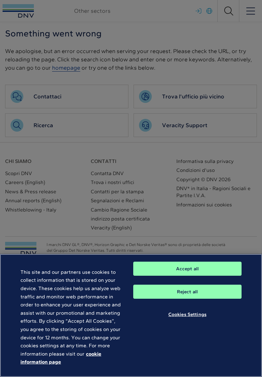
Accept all (187, 269)
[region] (131, 315)
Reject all (187, 292)
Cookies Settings (187, 314)
